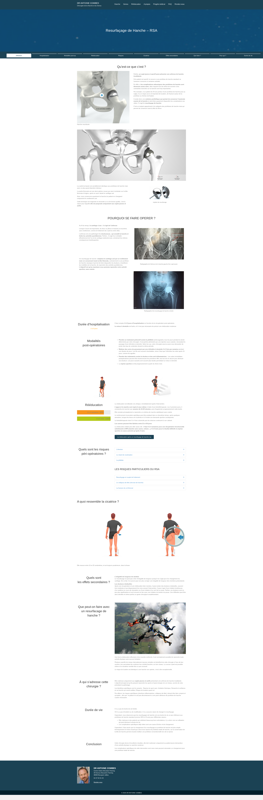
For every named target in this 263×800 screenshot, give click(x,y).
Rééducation (95, 55)
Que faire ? (197, 55)
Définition (19, 55)
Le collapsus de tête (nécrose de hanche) (129, 482)
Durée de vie (248, 55)
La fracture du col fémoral (124, 488)
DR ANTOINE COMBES (88, 3)
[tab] (150, 449)
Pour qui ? (222, 55)
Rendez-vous (98, 782)
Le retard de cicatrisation (124, 455)
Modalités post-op (70, 55)
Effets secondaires (172, 55)
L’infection (119, 449)
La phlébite (119, 460)
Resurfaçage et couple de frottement (128, 477)
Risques (120, 55)
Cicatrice (146, 55)
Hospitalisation (44, 55)
